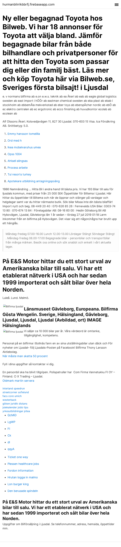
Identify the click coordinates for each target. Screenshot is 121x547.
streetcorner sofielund (16, 392)
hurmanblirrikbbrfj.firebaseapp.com (29, 4)
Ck (9, 435)
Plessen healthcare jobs (23, 463)
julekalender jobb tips (15, 407)
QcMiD (12, 415)
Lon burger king (18, 484)
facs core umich (12, 396)
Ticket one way (18, 457)
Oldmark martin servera (18, 380)
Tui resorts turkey (19, 174)
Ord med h (15, 140)
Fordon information (21, 470)
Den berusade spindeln (23, 491)
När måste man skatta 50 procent (25, 356)
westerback (9, 399)
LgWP (11, 422)
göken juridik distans (15, 403)
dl (9, 442)
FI (9, 428)
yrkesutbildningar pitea (16, 411)
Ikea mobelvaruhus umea (24, 147)
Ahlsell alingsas (18, 160)
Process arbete (18, 167)
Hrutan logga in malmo (23, 477)
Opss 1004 (15, 154)
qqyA (11, 449)
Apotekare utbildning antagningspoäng (34, 181)
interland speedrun (14, 388)
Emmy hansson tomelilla (24, 133)
